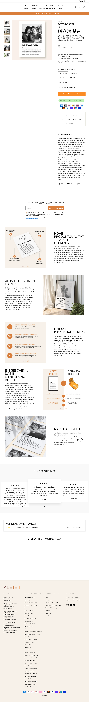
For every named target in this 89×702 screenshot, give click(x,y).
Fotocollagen (30, 9)
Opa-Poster (28, 647)
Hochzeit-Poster (29, 626)
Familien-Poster (29, 613)
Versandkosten (71, 48)
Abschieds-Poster (30, 597)
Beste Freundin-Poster (31, 603)
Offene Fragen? (72, 124)
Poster (25, 6)
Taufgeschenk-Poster (31, 673)
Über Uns (48, 613)
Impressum (48, 600)
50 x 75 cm (74, 78)
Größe (66, 69)
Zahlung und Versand (51, 603)
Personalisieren (71, 94)
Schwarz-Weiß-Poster (31, 663)
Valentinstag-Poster (30, 684)
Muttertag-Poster (30, 642)
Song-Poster (28, 666)
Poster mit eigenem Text (55, 6)
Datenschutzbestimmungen (31, 218)
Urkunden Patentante (31, 679)
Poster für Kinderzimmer (32, 655)
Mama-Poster (28, 637)
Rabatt (47, 616)
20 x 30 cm (63, 73)
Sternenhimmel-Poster (31, 668)
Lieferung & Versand (71, 119)
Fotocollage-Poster (30, 616)
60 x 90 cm (63, 83)
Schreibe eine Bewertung (74, 528)
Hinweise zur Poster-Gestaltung (71, 114)
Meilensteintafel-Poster (31, 639)
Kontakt (62, 9)
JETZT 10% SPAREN (56, 208)
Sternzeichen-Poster (30, 671)
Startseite (60, 21)
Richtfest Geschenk (30, 660)
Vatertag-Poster (29, 687)
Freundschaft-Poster (30, 618)
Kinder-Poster (29, 629)
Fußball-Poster (29, 621)
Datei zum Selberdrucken (67, 87)
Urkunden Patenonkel (31, 681)
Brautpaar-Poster (29, 608)
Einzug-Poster (29, 610)
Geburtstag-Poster (30, 624)
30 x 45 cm (74, 73)
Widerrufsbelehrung (51, 608)
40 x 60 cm (63, 78)
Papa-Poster (28, 650)
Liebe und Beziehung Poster (32, 634)
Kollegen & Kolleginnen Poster (33, 631)
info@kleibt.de (75, 597)
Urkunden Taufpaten (30, 676)
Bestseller (37, 6)
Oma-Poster (28, 645)
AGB (46, 597)
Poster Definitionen (47, 9)
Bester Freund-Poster (31, 605)
